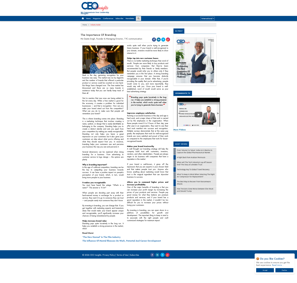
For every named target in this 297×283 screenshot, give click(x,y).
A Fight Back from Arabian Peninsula (191, 157)
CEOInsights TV (182, 93)
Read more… (278, 265)
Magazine (97, 18)
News (88, 18)
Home (85, 25)
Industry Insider (96, 25)
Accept (265, 270)
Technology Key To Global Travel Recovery (193, 169)
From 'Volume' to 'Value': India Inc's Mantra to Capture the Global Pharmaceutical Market (194, 151)
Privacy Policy (109, 255)
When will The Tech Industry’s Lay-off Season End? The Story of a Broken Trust (194, 163)
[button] (83, 18)
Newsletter (130, 18)
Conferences (108, 18)
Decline (284, 270)
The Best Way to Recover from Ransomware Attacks (194, 182)
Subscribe (119, 18)
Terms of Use (122, 255)
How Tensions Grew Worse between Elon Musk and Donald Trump (195, 190)
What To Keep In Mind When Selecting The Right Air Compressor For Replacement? (196, 175)
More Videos (179, 129)
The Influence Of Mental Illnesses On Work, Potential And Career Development (121, 240)
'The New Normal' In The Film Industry (101, 237)
